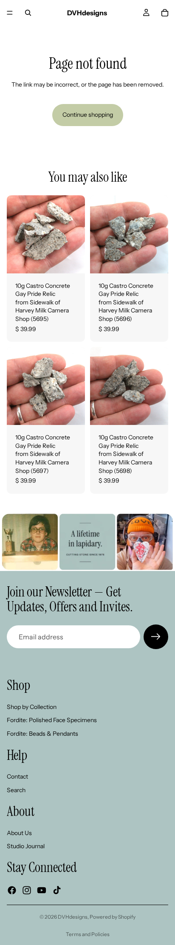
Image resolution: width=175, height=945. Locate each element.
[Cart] (164, 12)
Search (16, 790)
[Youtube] (42, 890)
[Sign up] (156, 636)
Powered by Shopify (112, 917)
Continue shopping (87, 114)
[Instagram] (27, 890)
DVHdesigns (73, 917)
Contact (17, 776)
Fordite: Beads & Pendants (42, 733)
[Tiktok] (57, 890)
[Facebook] (12, 890)
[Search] (28, 12)
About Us (19, 833)
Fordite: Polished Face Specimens (52, 720)
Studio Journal (26, 846)
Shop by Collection (31, 707)
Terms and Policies (88, 934)
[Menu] (10, 12)
